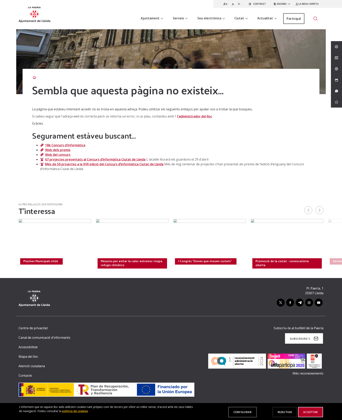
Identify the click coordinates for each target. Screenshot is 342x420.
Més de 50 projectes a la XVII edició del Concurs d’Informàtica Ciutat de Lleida (104, 164)
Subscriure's (300, 338)
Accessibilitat (28, 347)
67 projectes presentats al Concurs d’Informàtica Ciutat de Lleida (95, 159)
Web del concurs (57, 154)
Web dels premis (57, 150)
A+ (225, 4)
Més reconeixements (308, 373)
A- (239, 4)
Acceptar (310, 412)
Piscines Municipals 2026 (40, 261)
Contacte (25, 375)
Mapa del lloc (28, 356)
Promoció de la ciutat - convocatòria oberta (282, 263)
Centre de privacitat (33, 328)
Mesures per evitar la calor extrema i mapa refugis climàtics (131, 263)
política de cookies (75, 411)
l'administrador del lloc (194, 116)
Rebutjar (285, 412)
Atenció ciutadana (32, 366)
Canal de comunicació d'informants (44, 337)
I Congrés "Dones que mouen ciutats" (205, 261)
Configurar (242, 412)
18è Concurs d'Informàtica (65, 145)
